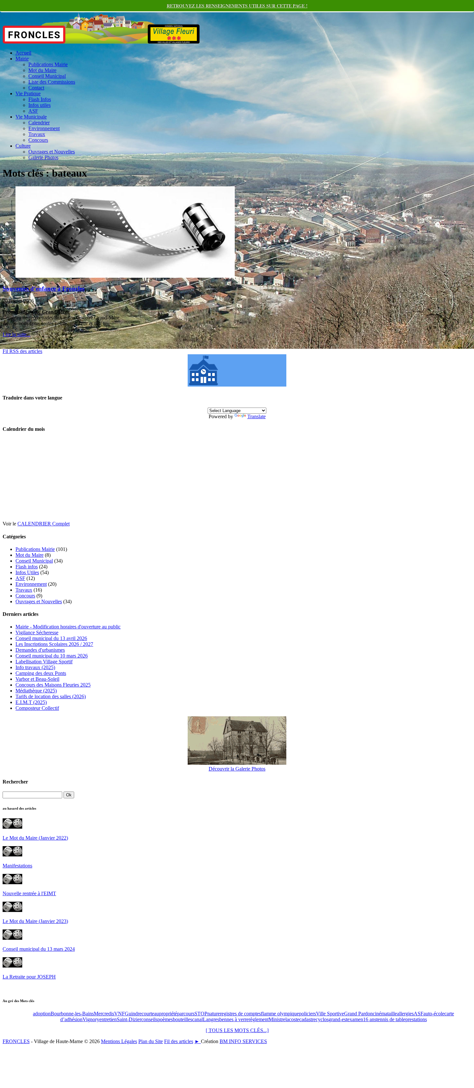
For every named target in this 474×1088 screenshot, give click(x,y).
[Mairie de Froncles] (237, 385)
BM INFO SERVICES (243, 1041)
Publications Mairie (48, 64)
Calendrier (39, 122)
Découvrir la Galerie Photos (237, 769)
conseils (149, 1019)
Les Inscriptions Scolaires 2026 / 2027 (54, 644)
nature (213, 1013)
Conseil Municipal (47, 76)
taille (392, 1013)
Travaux (36, 134)
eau (155, 1013)
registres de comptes (240, 1013)
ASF (33, 111)
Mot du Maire (42, 70)
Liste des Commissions (51, 82)
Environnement (44, 128)
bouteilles (182, 1019)
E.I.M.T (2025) (31, 702)
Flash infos (26, 566)
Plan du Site (150, 1041)
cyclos (322, 1019)
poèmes (165, 1019)
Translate (256, 416)
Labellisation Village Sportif (44, 661)
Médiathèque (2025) (36, 690)
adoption (42, 1013)
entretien (108, 1019)
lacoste (292, 1019)
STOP (200, 1013)
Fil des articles (178, 1041)
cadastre (307, 1019)
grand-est (338, 1019)
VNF (119, 1013)
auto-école (433, 1013)
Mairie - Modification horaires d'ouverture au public (68, 626)
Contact (36, 87)
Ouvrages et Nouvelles (51, 151)
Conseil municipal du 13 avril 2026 (51, 638)
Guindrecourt (138, 1013)
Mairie (22, 58)
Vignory (91, 1019)
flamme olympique (280, 1013)
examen (355, 1019)
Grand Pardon (358, 1013)
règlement (259, 1019)
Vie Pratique (28, 93)
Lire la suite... (16, 334)
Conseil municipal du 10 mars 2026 (51, 655)
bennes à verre (234, 1019)
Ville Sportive (330, 1013)
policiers (307, 1013)
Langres (211, 1019)
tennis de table (390, 1019)
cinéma (380, 1013)
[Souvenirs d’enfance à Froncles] (125, 276)
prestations (416, 1019)
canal (197, 1019)
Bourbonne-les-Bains (72, 1013)
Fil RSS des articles (22, 351)
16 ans (369, 1019)
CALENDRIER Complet (43, 523)
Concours (38, 140)
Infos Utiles (27, 572)
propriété (168, 1013)
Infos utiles (39, 105)
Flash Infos (39, 99)
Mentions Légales (119, 1041)
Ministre (277, 1019)
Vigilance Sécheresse (36, 632)
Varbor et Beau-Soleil (37, 679)
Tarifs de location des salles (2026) (50, 696)
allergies (405, 1013)
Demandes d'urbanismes (40, 650)
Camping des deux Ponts (40, 673)
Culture (23, 146)
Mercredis (104, 1013)
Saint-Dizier (129, 1019)
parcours (185, 1013)
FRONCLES (16, 1041)
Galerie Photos (43, 157)
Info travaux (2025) (35, 667)
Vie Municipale (31, 116)
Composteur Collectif (37, 708)
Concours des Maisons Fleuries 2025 (53, 685)
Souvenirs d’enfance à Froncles (43, 288)
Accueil (23, 53)
